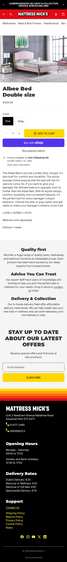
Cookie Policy (14, 523)
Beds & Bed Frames (29, 23)
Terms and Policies (33, 557)
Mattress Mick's (37, 551)
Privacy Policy (14, 520)
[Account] (56, 14)
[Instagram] (28, 537)
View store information (18, 164)
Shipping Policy (15, 513)
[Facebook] (22, 537)
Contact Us (12, 507)
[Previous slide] (3, 4)
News (9, 527)
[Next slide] (63, 4)
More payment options (33, 150)
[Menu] (3, 14)
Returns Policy (14, 516)
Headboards (51, 23)
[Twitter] (39, 537)
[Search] (10, 14)
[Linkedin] (45, 537)
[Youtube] (33, 537)
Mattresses (9, 23)
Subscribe (33, 377)
